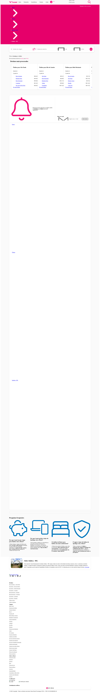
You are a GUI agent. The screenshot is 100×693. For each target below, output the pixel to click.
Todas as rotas (12, 600)
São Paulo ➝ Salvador (13, 596)
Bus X (10, 611)
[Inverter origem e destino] (34, 49)
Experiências (34, 2)
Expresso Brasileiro (13, 634)
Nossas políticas (12, 667)
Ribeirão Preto (19, 78)
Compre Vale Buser (13, 650)
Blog (10, 663)
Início (20, 2)
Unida (10, 630)
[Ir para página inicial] (13, 2)
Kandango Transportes (13, 617)
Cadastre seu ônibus (13, 636)
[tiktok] (20, 576)
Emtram (10, 621)
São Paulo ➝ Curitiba (13, 590)
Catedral (10, 623)
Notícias (10, 661)
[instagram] (10, 576)
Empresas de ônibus (13, 608)
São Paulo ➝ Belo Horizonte (14, 588)
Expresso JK (11, 613)
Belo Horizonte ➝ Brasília (14, 592)
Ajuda (47, 2)
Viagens (41, 2)
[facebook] (13, 576)
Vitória (43, 83)
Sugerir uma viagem (13, 648)
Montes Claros (71, 80)
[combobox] (22, 49)
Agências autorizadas (13, 644)
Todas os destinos (12, 602)
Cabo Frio (70, 85)
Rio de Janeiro (19, 76)
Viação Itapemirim (12, 619)
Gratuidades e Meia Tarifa (14, 672)
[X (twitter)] (15, 576)
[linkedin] (18, 576)
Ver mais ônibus (16, 87)
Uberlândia (44, 85)
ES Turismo (11, 632)
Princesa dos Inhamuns (13, 629)
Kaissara (10, 627)
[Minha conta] (51, 2)
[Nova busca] (89, 2)
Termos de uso (12, 665)
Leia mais (87, 567)
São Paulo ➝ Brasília (13, 598)
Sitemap (10, 676)
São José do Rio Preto (20, 85)
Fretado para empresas (13, 640)
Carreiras (11, 669)
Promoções (26, 2)
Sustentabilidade (12, 671)
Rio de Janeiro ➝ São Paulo (14, 584)
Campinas (18, 83)
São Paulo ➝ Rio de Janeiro (14, 586)
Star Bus (10, 625)
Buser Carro (11, 606)
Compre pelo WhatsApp (13, 674)
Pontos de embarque (13, 651)
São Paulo (44, 76)
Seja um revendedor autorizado (15, 642)
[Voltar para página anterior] (54, 2)
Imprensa (11, 659)
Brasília (69, 83)
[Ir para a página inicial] (13, 574)
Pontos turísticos (12, 653)
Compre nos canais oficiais (14, 646)
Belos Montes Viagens (13, 615)
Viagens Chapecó (12, 609)
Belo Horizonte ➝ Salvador (14, 594)
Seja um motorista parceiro (14, 638)
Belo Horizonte (19, 80)
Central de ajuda (12, 657)
